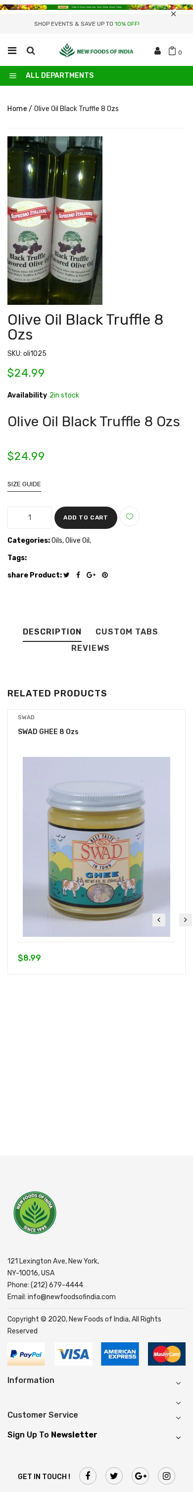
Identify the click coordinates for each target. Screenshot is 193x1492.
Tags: (17, 558)
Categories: (28, 540)
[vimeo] (107, 575)
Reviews (90, 648)
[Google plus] (93, 575)
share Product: (34, 575)
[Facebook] (80, 575)
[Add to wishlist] (130, 516)
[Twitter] (69, 575)
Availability (27, 395)
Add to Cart (85, 517)
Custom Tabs (127, 632)
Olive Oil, (78, 540)
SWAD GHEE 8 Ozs (48, 732)
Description (52, 632)
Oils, (58, 540)
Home (17, 109)
